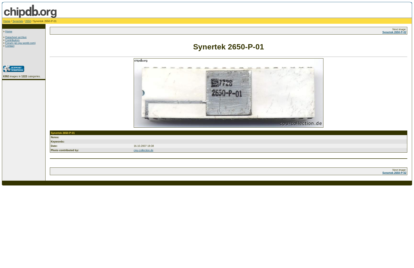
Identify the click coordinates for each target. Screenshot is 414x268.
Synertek (17, 21)
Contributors (12, 40)
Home (6, 21)
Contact (9, 45)
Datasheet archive (16, 37)
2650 (28, 21)
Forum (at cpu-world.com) (20, 43)
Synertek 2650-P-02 (394, 32)
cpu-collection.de (143, 150)
